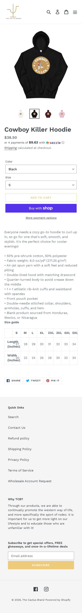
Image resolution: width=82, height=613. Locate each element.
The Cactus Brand (33, 599)
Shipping (10, 148)
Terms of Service (20, 470)
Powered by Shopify (57, 599)
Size (8, 177)
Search (13, 417)
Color (9, 161)
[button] (41, 142)
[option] (21, 114)
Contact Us (16, 428)
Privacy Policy (18, 460)
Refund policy (18, 438)
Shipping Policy (19, 449)
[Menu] (75, 12)
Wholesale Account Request (30, 481)
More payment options (41, 217)
